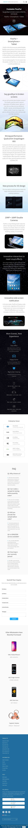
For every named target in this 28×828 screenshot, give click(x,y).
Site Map (4, 770)
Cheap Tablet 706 (5, 753)
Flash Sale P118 (5, 747)
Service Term (4, 783)
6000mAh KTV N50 (5, 749)
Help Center (4, 785)
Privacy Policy (4, 768)
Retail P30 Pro (5, 742)
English (5, 815)
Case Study (4, 781)
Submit (14, 619)
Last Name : (4, 593)
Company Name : (5, 598)
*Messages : (4, 611)
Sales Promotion (5, 760)
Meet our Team (5, 766)
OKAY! (24, 827)
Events (3, 762)
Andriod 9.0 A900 (5, 740)
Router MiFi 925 (5, 744)
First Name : (4, 589)
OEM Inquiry (4, 777)
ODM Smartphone (5, 779)
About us (4, 764)
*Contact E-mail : (5, 602)
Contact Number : (5, 607)
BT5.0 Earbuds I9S (5, 751)
